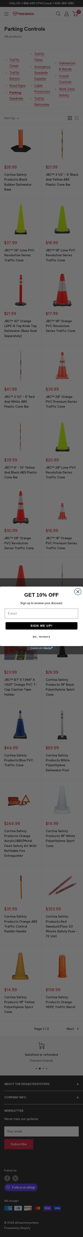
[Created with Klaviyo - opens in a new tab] (41, 648)
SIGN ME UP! (41, 625)
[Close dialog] (77, 591)
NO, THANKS (41, 637)
